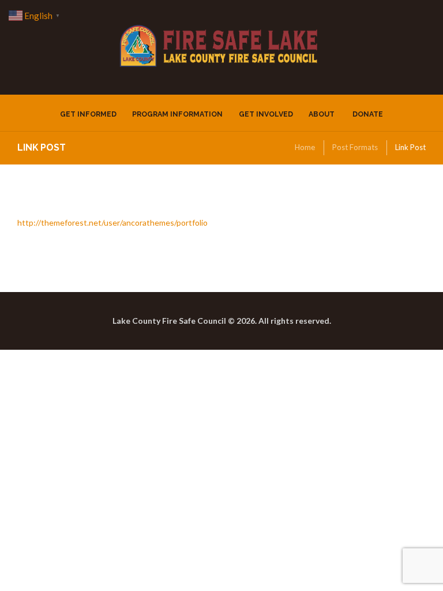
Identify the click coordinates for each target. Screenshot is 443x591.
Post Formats (355, 147)
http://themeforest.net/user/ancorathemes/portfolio (112, 222)
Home (305, 147)
